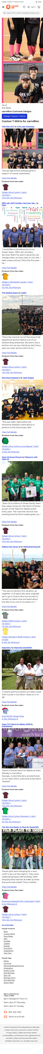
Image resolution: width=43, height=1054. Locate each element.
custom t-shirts (32, 1030)
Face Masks (8, 936)
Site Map (36, 1027)
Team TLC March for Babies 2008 (16, 724)
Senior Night (9, 983)
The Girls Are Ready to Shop (14, 827)
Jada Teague (28, 378)
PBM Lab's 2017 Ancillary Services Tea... (19, 203)
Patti (4, 205)
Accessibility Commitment (13, 1035)
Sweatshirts (8, 951)
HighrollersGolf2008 (23, 648)
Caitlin (23, 293)
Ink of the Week (7, 925)
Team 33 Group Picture (12, 457)
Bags (6, 932)
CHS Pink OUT (8, 126)
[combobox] (21, 13)
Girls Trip (7, 975)
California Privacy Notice (27, 1033)
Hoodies (7, 941)
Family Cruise (9, 971)
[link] (12, 7)
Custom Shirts (9, 934)
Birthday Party (9, 978)
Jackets (7, 944)
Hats (5, 939)
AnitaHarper (7, 726)
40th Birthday (9, 980)
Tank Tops (8, 953)
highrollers (6, 648)
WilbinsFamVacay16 (31, 547)
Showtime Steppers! (11, 378)
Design (14, 116)
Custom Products (10, 1027)
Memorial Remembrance (14, 966)
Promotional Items (25, 1027)
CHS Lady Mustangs (25, 126)
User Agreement (30, 1035)
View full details (9, 178)
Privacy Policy (11, 1033)
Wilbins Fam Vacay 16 (11, 547)
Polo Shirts (8, 948)
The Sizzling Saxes (10, 293)
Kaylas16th (34, 827)
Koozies (7, 946)
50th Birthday (9, 973)
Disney (6, 961)
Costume (7, 963)
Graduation (8, 968)
